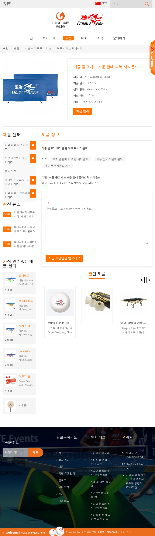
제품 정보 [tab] (50, 135)
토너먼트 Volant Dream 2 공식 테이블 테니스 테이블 (26, 275)
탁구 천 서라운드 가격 (57, 165)
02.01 (7, 244)
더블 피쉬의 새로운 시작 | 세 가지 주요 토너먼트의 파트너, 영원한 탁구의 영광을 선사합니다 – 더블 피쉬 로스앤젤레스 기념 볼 (24, 215)
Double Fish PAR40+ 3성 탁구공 (60, 322)
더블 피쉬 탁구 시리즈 (16, 147)
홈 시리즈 (10, 171)
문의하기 (119, 38)
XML (61, 494)
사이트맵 (63, 487)
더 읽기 (10, 289)
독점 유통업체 (66, 473)
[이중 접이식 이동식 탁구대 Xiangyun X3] (133, 302)
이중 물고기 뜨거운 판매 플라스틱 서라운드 (75, 177)
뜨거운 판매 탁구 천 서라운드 (70, 159)
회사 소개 (49, 38)
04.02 (7, 214)
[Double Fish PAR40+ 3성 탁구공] (60, 302)
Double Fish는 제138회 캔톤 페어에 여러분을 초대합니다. (25, 244)
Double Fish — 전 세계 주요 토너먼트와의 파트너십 (25, 229)
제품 (68, 38)
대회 (84, 38)
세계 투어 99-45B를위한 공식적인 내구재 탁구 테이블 (26, 325)
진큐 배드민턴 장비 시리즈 (16, 160)
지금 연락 (82, 111)
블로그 (62, 480)
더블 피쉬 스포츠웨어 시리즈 (17, 195)
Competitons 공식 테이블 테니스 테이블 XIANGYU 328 (26, 351)
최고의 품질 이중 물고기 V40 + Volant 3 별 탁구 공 (26, 376)
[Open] (152, 58)
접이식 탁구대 (101, 453)
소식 (100, 38)
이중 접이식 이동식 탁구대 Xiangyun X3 (133, 322)
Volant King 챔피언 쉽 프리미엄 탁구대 (26, 300)
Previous (142, 280)
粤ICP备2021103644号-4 (119, 532)
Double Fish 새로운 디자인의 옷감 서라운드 (73, 183)
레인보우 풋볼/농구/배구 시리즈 (16, 182)
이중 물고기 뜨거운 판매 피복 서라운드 (69, 208)
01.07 (7, 229)
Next (149, 280)
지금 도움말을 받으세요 (64, 258)
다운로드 (63, 500)
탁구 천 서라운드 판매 (110, 159)
